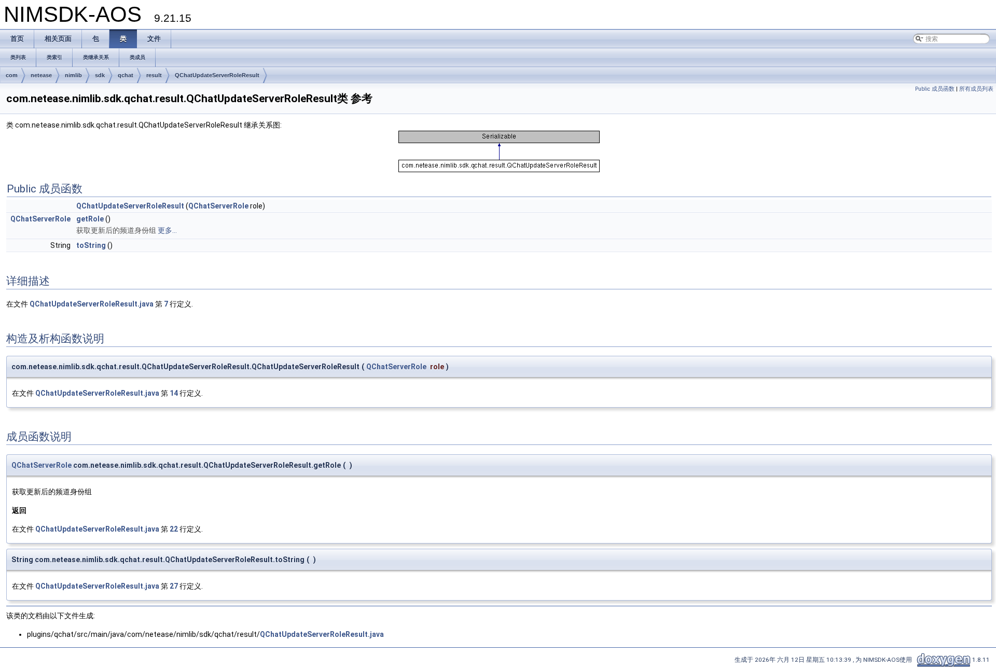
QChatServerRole (218, 206)
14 (174, 393)
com (12, 75)
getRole (90, 219)
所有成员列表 (976, 89)
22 (174, 529)
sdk (100, 75)
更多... (167, 230)
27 (174, 586)
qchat (125, 75)
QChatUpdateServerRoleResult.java (92, 304)
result (154, 75)
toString (91, 245)
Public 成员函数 (935, 89)
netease (41, 75)
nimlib (73, 75)
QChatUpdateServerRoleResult (217, 75)
